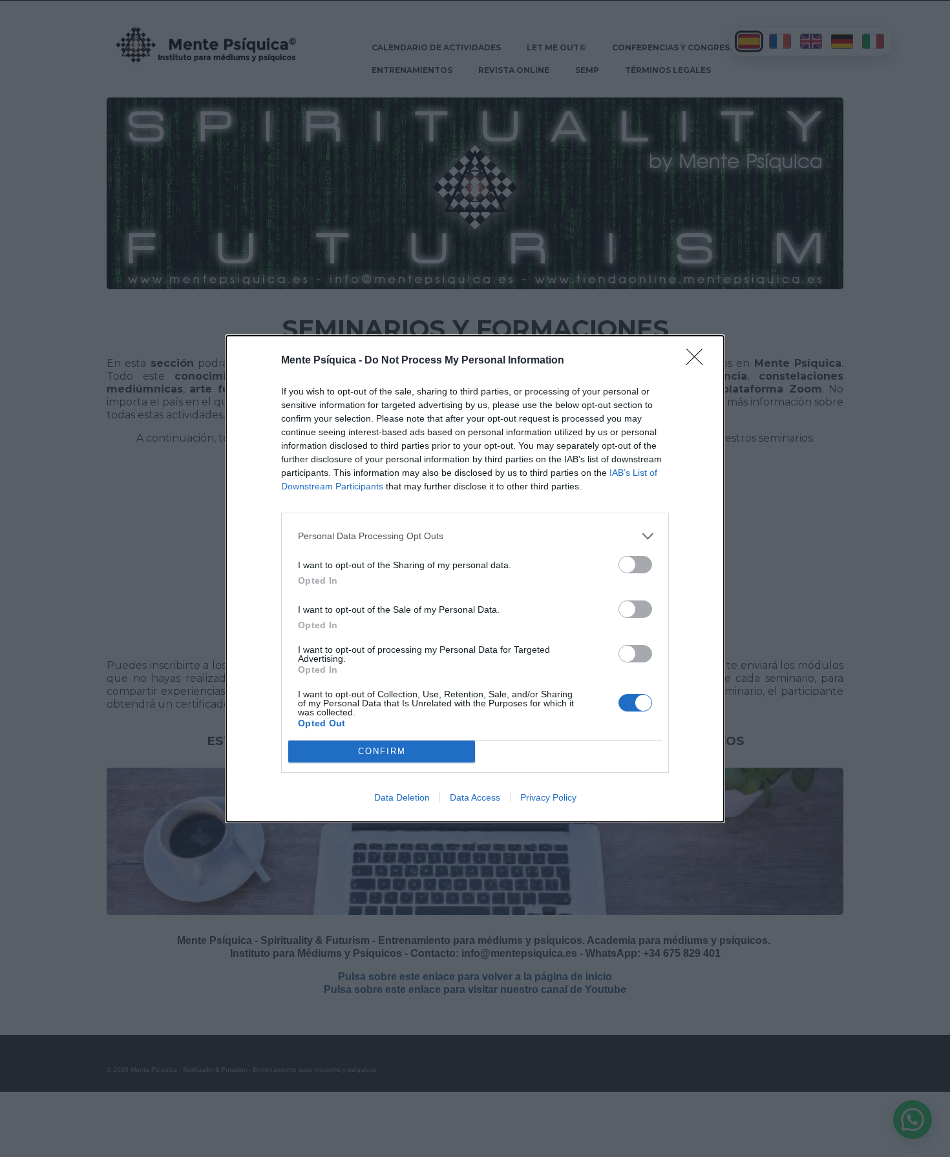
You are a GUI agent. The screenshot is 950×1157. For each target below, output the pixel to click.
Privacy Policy (548, 797)
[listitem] (475, 536)
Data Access (475, 797)
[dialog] (475, 579)
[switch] (635, 564)
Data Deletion (402, 797)
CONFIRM (382, 751)
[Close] (698, 361)
